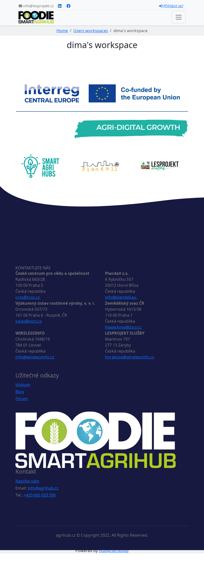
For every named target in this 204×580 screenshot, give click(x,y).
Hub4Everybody (114, 550)
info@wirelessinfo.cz (34, 357)
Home (62, 30)
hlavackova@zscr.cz (123, 327)
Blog (19, 391)
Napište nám (27, 481)
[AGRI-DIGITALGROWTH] (102, 111)
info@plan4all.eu (121, 297)
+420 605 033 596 (40, 495)
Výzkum (22, 384)
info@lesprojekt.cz (38, 5)
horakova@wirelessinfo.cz (129, 357)
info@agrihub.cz (43, 488)
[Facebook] (68, 6)
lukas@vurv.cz (28, 321)
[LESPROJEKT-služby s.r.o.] (160, 165)
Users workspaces (90, 30)
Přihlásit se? (173, 5)
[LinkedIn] (59, 6)
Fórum (21, 398)
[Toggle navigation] (179, 17)
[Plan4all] (100, 165)
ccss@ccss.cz (28, 297)
